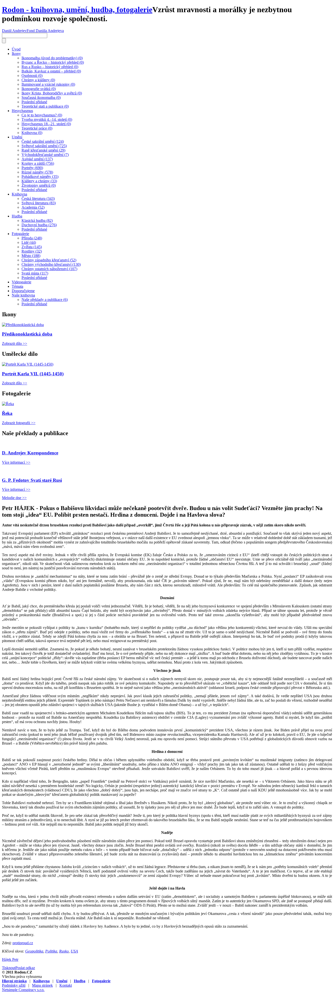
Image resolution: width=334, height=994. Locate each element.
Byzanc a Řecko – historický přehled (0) (53, 62)
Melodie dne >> (14, 498)
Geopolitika (34, 951)
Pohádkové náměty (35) (40, 176)
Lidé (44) (29, 242)
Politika (51, 951)
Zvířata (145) (32, 247)
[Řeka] (8, 404)
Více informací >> (16, 462)
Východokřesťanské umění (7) (45, 155)
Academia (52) (33, 207)
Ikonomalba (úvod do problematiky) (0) (52, 58)
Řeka (7, 413)
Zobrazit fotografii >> (18, 423)
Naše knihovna (23, 295)
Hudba (17, 216)
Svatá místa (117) (35, 273)
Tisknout (8, 968)
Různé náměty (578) (37, 172)
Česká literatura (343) (38, 198)
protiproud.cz (22, 943)
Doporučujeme (23, 291)
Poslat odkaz (25, 968)
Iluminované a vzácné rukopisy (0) (48, 84)
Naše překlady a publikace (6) (45, 299)
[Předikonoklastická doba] (23, 325)
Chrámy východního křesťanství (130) (51, 264)
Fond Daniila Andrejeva (45, 31)
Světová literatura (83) (39, 203)
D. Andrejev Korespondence (30, 452)
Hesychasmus (22, 111)
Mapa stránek (42, 985)
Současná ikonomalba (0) (41, 97)
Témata (17, 286)
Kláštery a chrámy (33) (39, 181)
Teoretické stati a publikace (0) (45, 106)
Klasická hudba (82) (37, 220)
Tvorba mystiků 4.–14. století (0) (47, 119)
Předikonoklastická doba (27, 334)
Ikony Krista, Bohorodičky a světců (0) (52, 93)
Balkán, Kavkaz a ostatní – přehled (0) (51, 71)
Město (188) (31, 256)
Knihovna (19, 194)
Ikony (16, 53)
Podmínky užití (13, 985)
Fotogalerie (20, 234)
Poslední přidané (34, 102)
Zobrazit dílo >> (14, 343)
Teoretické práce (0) (37, 128)
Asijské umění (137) (37, 159)
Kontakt (65, 985)
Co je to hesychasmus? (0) (42, 115)
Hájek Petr (10, 959)
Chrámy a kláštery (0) (38, 80)
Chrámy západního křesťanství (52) (49, 260)
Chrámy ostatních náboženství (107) (49, 269)
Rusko (64, 951)
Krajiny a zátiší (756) (38, 163)
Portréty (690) (32, 168)
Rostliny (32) (32, 251)
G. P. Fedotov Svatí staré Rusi (32, 480)
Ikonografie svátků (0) (39, 89)
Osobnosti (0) (32, 75)
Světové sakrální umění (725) (44, 146)
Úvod (16, 49)
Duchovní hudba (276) (39, 225)
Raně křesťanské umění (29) (43, 150)
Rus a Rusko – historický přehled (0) (50, 67)
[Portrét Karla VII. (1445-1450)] (27, 364)
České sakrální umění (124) (43, 141)
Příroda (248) (32, 238)
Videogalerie (21, 282)
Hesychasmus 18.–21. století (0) (46, 124)
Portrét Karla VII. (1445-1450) (33, 373)
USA (74, 951)
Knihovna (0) (32, 133)
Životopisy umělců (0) (39, 185)
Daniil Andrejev (14, 31)
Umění (17, 137)
